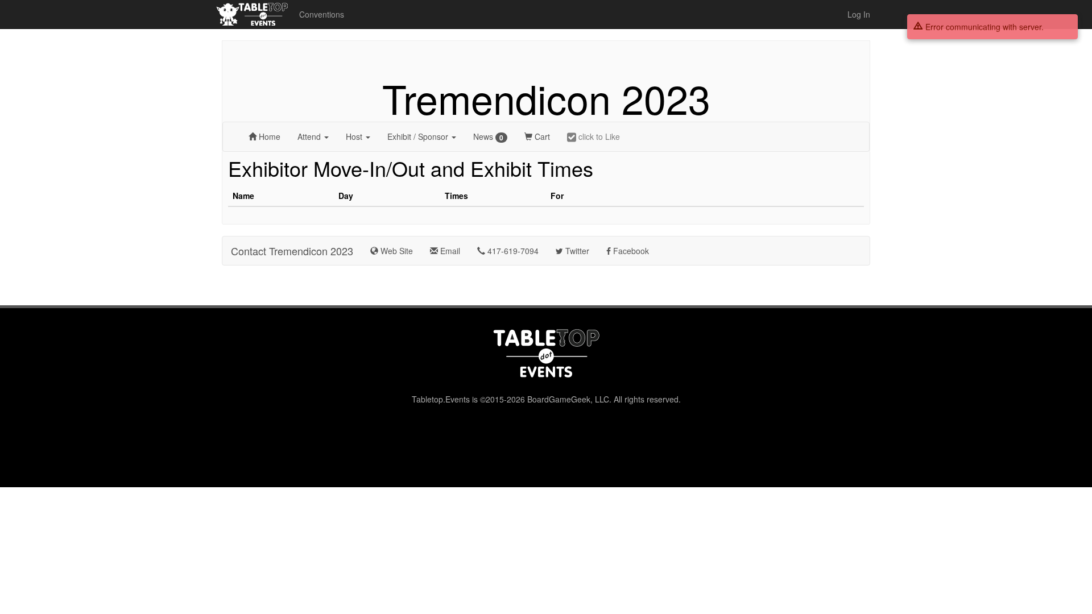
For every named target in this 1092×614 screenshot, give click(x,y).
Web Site (395, 250)
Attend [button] (310, 136)
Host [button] (355, 136)
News (488, 137)
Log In (858, 14)
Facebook (630, 250)
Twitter (576, 250)
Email (449, 250)
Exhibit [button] (417, 136)
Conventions (321, 14)
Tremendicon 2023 (546, 97)
